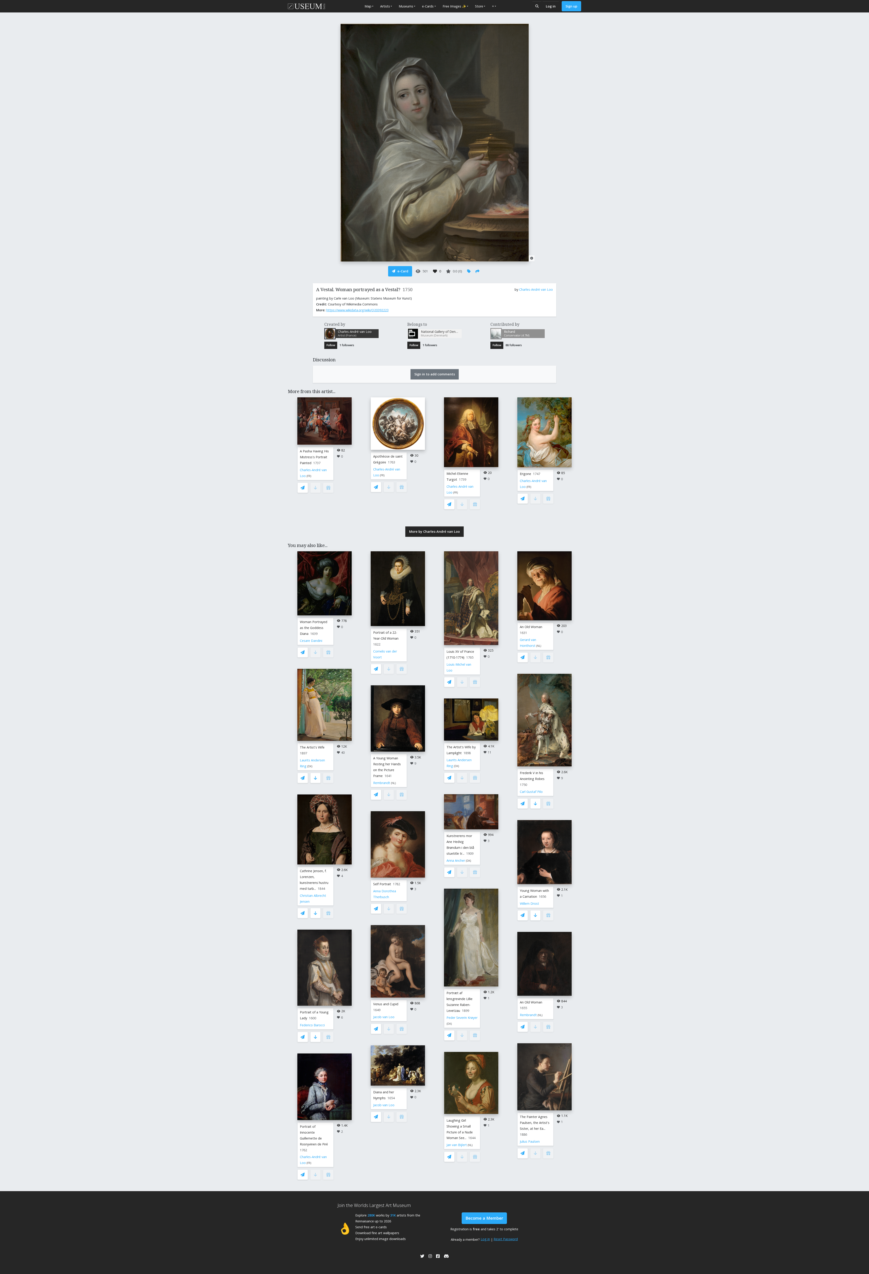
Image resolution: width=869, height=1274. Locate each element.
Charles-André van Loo (536, 289)
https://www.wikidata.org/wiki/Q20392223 (357, 310)
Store (479, 6)
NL (393, 783)
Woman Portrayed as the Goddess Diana (313, 628)
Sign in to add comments (434, 374)
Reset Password (506, 1239)
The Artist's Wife (312, 747)
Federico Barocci (312, 1025)
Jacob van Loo (383, 1017)
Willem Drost (529, 903)
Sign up (571, 6)
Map (368, 6)
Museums (406, 6)
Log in (551, 6)
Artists (385, 6)
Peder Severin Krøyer (461, 1017)
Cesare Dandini (311, 640)
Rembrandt (381, 783)
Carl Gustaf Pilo (531, 791)
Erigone (525, 474)
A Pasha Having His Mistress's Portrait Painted (314, 457)
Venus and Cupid (385, 1004)
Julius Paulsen (530, 1141)
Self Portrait (382, 884)
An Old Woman (531, 627)
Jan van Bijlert (456, 1145)
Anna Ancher (455, 860)
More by (434, 531)
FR (308, 476)
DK (310, 766)
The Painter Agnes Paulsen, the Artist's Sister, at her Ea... (534, 1123)
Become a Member (484, 1218)
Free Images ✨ (454, 6)
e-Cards (428, 6)
